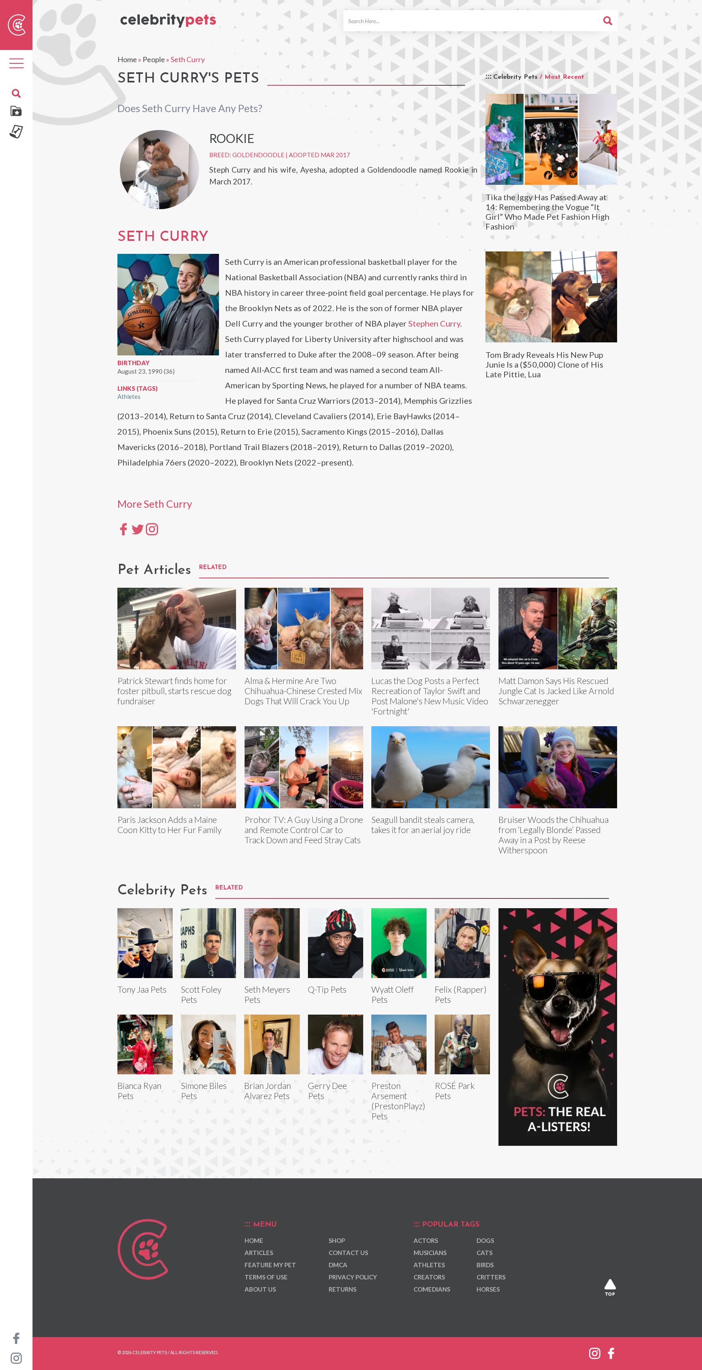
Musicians (430, 1252)
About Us (260, 1289)
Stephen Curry (434, 323)
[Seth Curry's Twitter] (138, 529)
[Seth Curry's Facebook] (123, 529)
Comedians (432, 1289)
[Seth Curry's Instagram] (152, 529)
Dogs (485, 1240)
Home (127, 59)
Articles (259, 1252)
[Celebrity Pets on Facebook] (16, 1337)
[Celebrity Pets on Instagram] (16, 1357)
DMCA (338, 1264)
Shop (337, 1240)
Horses (488, 1289)
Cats (484, 1252)
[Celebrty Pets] (168, 17)
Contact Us (348, 1252)
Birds (485, 1264)
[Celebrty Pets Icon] (17, 23)
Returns (342, 1289)
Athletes (129, 396)
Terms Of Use (266, 1277)
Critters (491, 1277)
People (154, 59)
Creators (429, 1277)
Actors (426, 1240)
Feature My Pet (270, 1264)
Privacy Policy (353, 1277)
